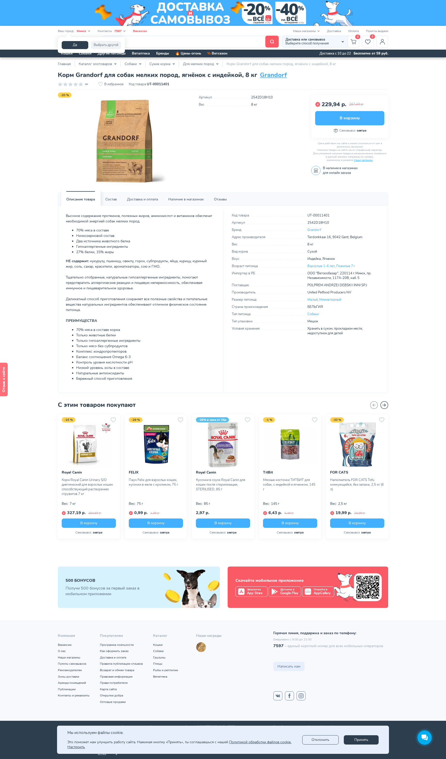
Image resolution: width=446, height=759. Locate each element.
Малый (312, 299)
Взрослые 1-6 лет (320, 266)
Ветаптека (141, 53)
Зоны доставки (68, 677)
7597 (278, 646)
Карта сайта (108, 689)
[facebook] (289, 695)
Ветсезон (217, 53)
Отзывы (220, 199)
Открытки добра (111, 695)
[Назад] (374, 405)
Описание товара (80, 199)
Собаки (85, 53)
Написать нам (288, 666)
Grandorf (273, 75)
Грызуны (159, 657)
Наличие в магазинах (186, 199)
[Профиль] (382, 42)
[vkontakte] (277, 695)
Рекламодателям (70, 670)
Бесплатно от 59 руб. (371, 53)
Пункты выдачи (377, 31)
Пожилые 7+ (345, 266)
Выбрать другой (106, 45)
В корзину (350, 118)
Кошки (67, 53)
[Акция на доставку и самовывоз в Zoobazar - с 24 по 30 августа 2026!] (223, 13)
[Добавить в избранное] (113, 419)
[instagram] (301, 695)
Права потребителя (114, 683)
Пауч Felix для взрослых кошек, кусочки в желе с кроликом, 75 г (153, 482)
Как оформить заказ (114, 651)
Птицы (157, 664)
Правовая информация (116, 677)
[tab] (80, 199)
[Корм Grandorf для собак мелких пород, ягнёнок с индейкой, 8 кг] (124, 141)
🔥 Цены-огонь (188, 53)
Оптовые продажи (113, 702)
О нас (62, 651)
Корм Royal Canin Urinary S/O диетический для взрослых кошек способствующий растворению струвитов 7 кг (87, 487)
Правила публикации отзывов (121, 664)
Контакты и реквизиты (74, 695)
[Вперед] (384, 405)
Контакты (110, 31)
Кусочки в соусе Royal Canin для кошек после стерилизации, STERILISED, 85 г (220, 485)
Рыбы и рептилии (165, 670)
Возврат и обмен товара (117, 670)
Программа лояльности (117, 645)
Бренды (162, 53)
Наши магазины (363, 160)
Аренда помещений (72, 683)
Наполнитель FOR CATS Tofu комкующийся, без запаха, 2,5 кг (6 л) (357, 485)
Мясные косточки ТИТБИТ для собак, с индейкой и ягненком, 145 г (289, 485)
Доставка (334, 31)
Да (75, 45)
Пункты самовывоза (72, 664)
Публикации (67, 689)
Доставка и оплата (142, 199)
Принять (361, 739)
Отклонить (320, 739)
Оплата (353, 31)
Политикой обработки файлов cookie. (260, 742)
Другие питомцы (112, 53)
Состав (111, 199)
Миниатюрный (330, 299)
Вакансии (140, 31)
